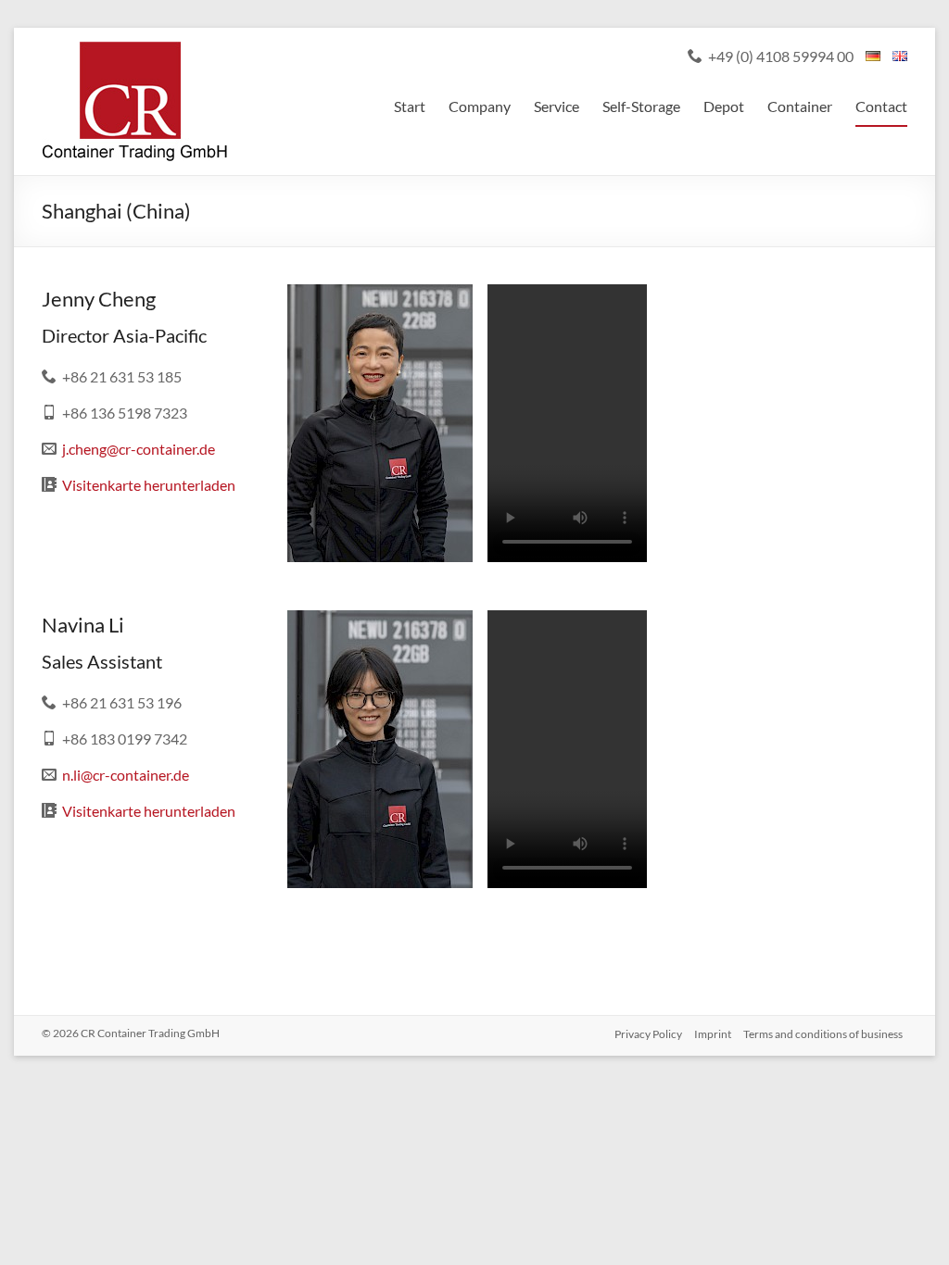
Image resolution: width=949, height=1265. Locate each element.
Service (556, 106)
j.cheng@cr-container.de (138, 448)
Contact (881, 106)
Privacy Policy (648, 1034)
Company (480, 106)
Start (409, 106)
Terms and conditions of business (823, 1034)
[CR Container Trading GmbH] (134, 50)
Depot (723, 106)
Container (799, 106)
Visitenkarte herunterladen (148, 485)
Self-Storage (641, 106)
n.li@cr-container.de (125, 774)
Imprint (712, 1034)
